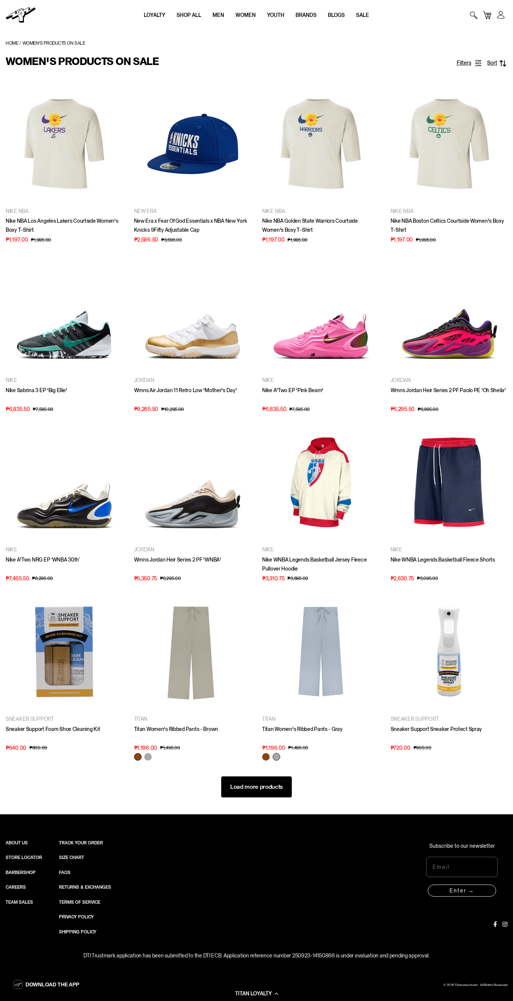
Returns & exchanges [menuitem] (85, 887)
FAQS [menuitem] (65, 873)
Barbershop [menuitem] (21, 873)
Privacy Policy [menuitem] (76, 917)
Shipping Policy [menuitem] (78, 932)
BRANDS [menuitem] (306, 15)
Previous (13, 144)
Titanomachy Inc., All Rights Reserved (481, 985)
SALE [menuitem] (362, 15)
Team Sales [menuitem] (19, 902)
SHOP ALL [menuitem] (189, 15)
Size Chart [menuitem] (71, 858)
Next (115, 144)
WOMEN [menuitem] (245, 15)
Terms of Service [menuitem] (79, 902)
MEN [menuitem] (218, 15)
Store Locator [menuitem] (24, 858)
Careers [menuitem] (16, 887)
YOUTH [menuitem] (275, 15)
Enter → (462, 890)
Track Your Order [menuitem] (81, 843)
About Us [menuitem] (17, 843)
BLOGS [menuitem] (336, 15)
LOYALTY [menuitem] (154, 15)
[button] (256, 993)
